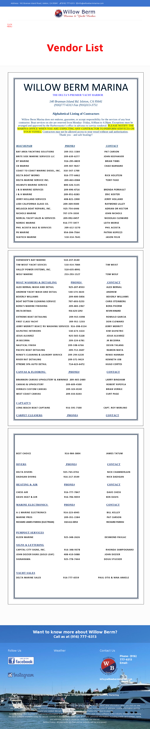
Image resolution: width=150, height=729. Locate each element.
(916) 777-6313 (68, 3)
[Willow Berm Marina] (75, 13)
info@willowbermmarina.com (91, 3)
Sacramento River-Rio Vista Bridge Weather (74, 675)
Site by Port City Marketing (105, 695)
